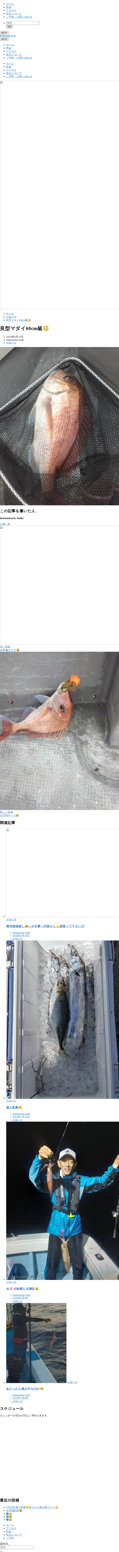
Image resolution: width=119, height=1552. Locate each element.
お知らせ (11, 342)
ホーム (10, 4)
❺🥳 (9, 1513)
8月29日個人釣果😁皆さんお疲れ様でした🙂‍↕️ (32, 1507)
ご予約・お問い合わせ (19, 17)
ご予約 (10, 1538)
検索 (9, 27)
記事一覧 (5, 524)
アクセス (11, 10)
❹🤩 (9, 1516)
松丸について (14, 13)
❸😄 (9, 1519)
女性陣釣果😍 (14, 1510)
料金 (8, 7)
